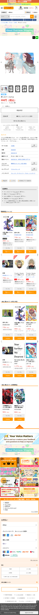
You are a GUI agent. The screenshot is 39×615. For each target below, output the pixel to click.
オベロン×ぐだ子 (18, 368)
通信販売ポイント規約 (31, 594)
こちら (16, 191)
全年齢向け (4, 12)
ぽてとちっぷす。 (19, 277)
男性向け (28, 12)
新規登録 (26, 8)
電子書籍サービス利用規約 (10, 598)
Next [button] (38, 62)
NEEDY (7, 502)
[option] (19, 62)
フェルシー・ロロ (19, 283)
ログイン (31, 8)
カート (8, 251)
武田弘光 (7, 506)
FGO (34, 20)
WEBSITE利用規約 (8, 594)
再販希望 (19, 110)
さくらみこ (8, 504)
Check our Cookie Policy (10, 612)
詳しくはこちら (34, 560)
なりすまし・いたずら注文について (26, 601)
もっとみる (34, 511)
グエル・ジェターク (7, 244)
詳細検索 (35, 16)
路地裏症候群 (17, 235)
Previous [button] (1, 62)
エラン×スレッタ (7, 282)
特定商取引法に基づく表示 (12, 601)
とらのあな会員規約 (19, 594)
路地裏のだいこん (7, 275)
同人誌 (10, 22)
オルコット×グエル (19, 241)
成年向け (11, 12)
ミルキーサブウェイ (6, 20)
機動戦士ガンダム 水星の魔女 (8, 243)
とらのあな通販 (4, 22)
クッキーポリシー (32, 598)
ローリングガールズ (18, 20)
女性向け (35, 12)
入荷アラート (34, 146)
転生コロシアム (28, 20)
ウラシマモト (6, 236)
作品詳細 (8, 338)
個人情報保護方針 (22, 598)
